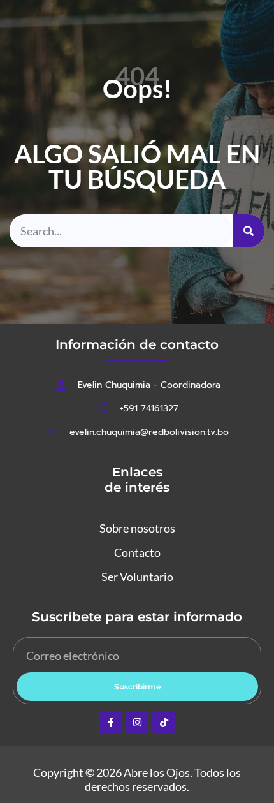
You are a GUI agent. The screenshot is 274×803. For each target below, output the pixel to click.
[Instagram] (137, 722)
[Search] (248, 230)
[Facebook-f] (110, 722)
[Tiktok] (163, 722)
